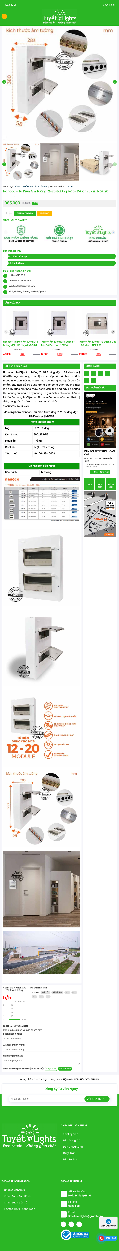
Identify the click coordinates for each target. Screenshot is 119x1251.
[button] (115, 82)
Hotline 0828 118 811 (17, 275)
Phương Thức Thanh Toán (19, 1209)
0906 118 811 (109, 5)
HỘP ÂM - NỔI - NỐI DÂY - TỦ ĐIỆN (31, 187)
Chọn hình (51, 1069)
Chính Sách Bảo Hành (17, 1196)
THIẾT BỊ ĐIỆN (41, 1079)
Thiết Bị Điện (70, 1134)
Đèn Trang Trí (71, 1140)
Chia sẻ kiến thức (14, 1190)
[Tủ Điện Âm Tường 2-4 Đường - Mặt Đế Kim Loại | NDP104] (59, 323)
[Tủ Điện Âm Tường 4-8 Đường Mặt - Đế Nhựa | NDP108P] (97, 323)
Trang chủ (25, 1079)
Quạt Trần (69, 1153)
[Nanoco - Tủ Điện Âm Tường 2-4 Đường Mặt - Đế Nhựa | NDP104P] (21, 323)
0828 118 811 (10, 5)
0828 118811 (111, 1238)
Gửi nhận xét (65, 1069)
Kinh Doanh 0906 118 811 (20, 281)
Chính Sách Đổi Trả (15, 1202)
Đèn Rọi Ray (70, 1159)
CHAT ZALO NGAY (108, 1226)
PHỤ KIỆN (55, 1079)
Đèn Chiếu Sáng (73, 1147)
